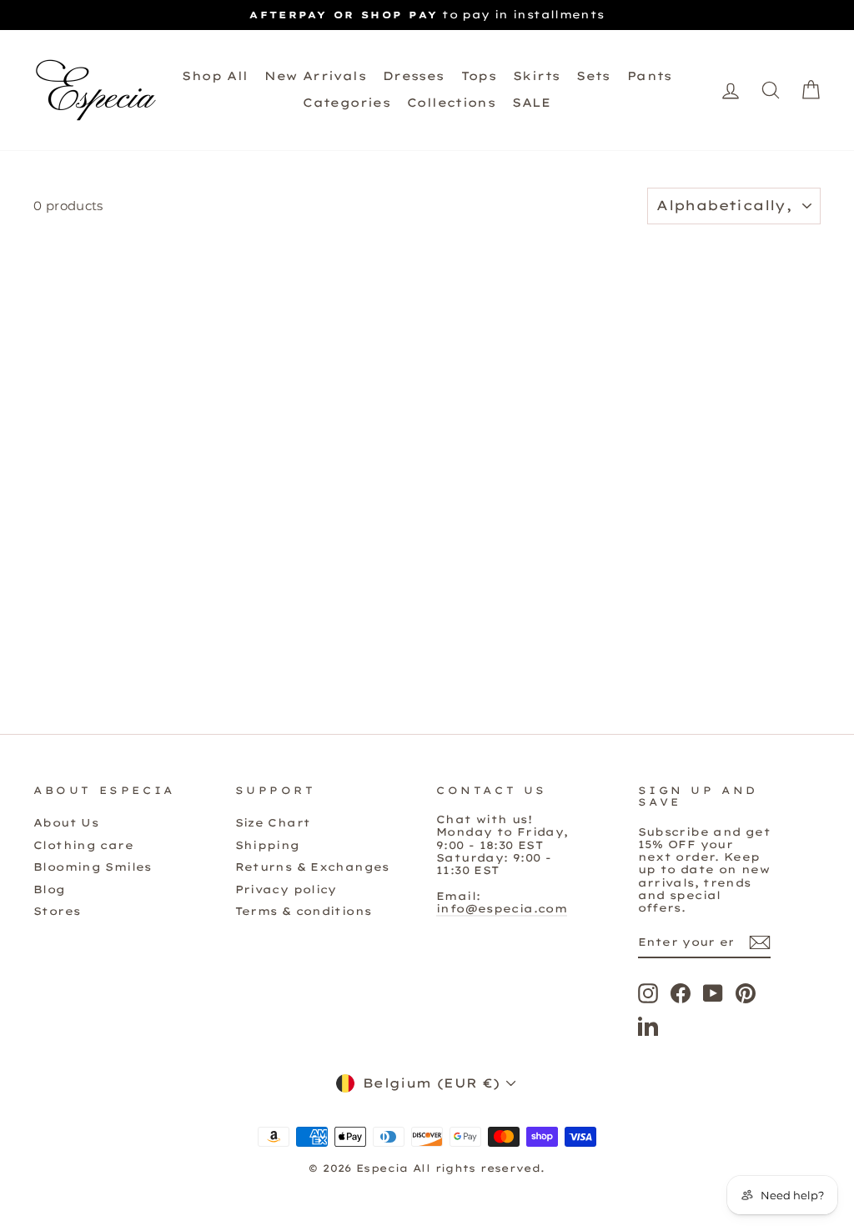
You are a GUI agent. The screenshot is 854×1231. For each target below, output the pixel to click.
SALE (531, 102)
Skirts (536, 75)
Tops (479, 75)
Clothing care (83, 845)
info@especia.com (501, 908)
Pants (649, 75)
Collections (451, 102)
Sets (593, 75)
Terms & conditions (303, 910)
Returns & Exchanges (312, 866)
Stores (56, 910)
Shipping (267, 845)
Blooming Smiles (92, 866)
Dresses (414, 75)
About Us (65, 822)
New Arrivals (315, 75)
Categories (346, 102)
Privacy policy (286, 889)
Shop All (215, 75)
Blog (49, 889)
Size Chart (273, 822)
